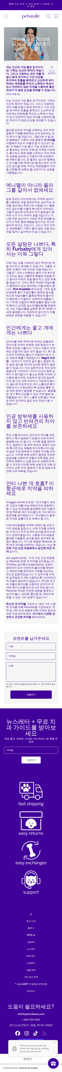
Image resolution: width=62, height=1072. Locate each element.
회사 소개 (31, 921)
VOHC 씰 (31, 935)
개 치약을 (49, 139)
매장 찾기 (31, 956)
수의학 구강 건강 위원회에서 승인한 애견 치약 (31, 548)
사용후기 (31, 942)
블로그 (31, 928)
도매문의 (31, 963)
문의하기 (31, 991)
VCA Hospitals (21, 289)
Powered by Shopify (28, 1068)
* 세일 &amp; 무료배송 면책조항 (31, 984)
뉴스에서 (31, 949)
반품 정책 (31, 970)
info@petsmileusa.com (31, 1014)
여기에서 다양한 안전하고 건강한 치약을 (30, 615)
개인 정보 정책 (31, 977)
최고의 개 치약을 (16, 603)
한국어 (27, 1059)
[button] (5, 16)
